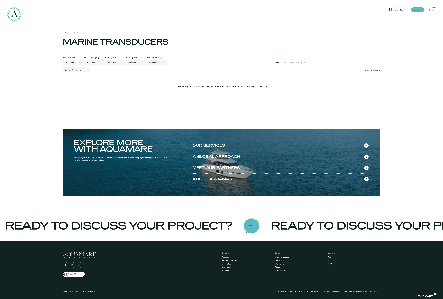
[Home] (14, 14)
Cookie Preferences (348, 291)
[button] (399, 9)
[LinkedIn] (79, 265)
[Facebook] (65, 265)
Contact (417, 9)
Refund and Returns (295, 291)
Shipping (306, 291)
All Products (67, 33)
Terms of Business (333, 291)
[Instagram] (72, 265)
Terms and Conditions (318, 291)
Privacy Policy (282, 291)
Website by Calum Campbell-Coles (368, 291)
